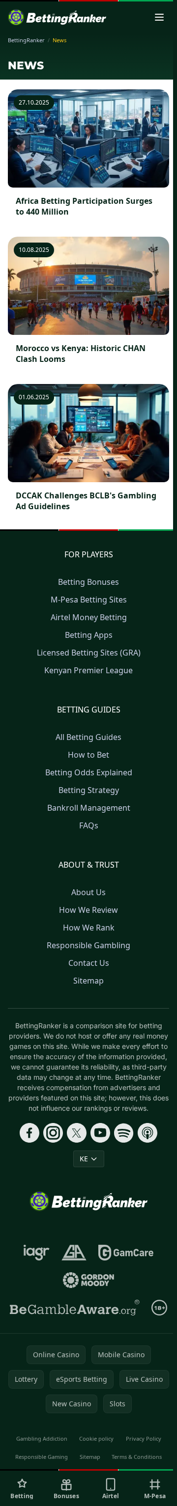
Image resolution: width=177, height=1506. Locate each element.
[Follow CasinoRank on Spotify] (124, 1133)
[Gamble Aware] (75, 1307)
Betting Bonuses (88, 581)
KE (84, 1158)
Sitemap (88, 980)
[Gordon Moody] (88, 1280)
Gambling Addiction (41, 1438)
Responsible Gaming (41, 1456)
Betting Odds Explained (88, 772)
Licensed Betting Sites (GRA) (89, 652)
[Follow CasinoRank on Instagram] (53, 1133)
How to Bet (88, 754)
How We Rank (89, 927)
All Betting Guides (88, 737)
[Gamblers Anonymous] (74, 1252)
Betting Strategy (89, 790)
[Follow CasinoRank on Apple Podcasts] (147, 1133)
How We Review (88, 909)
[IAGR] (37, 1252)
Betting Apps (89, 635)
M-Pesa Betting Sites (89, 599)
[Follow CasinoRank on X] (77, 1133)
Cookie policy (96, 1438)
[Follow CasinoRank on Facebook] (29, 1133)
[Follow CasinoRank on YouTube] (100, 1133)
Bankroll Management (88, 807)
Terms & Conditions (137, 1456)
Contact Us (88, 963)
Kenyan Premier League (88, 670)
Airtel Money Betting (89, 617)
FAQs (88, 825)
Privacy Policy (143, 1438)
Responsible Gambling (88, 945)
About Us (88, 892)
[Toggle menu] (159, 17)
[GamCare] (125, 1252)
